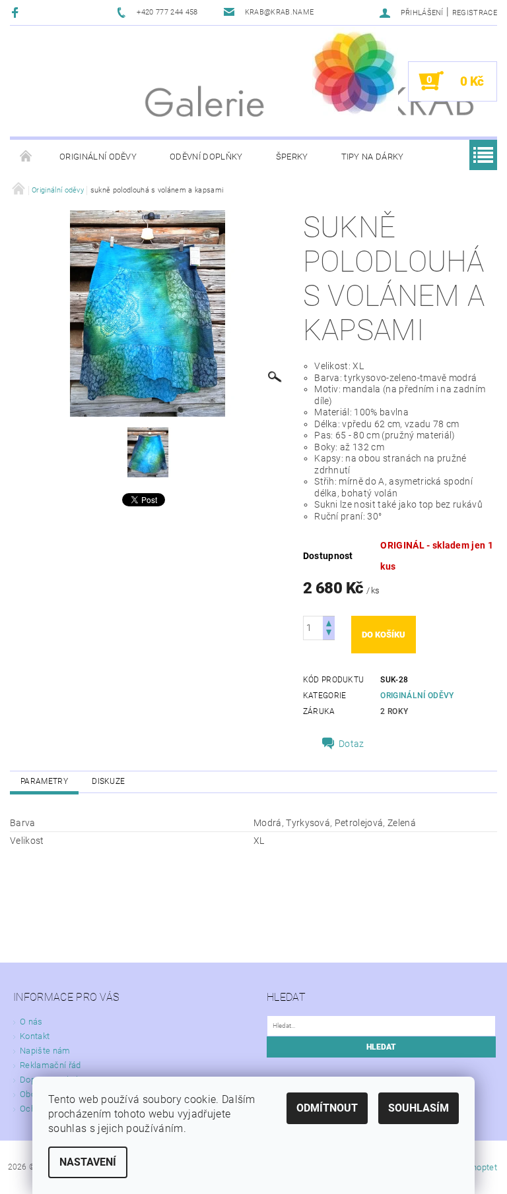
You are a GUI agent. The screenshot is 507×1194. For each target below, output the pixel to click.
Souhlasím (418, 1108)
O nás (31, 1022)
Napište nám (45, 1051)
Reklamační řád (50, 1065)
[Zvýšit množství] (329, 622)
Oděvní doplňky (206, 157)
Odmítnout (327, 1108)
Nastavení (87, 1162)
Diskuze (108, 781)
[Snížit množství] (329, 634)
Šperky (292, 157)
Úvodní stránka (26, 157)
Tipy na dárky (372, 157)
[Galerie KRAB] (355, 70)
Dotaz (351, 743)
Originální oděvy (98, 157)
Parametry (44, 781)
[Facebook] (17, 12)
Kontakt (35, 1036)
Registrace (474, 13)
